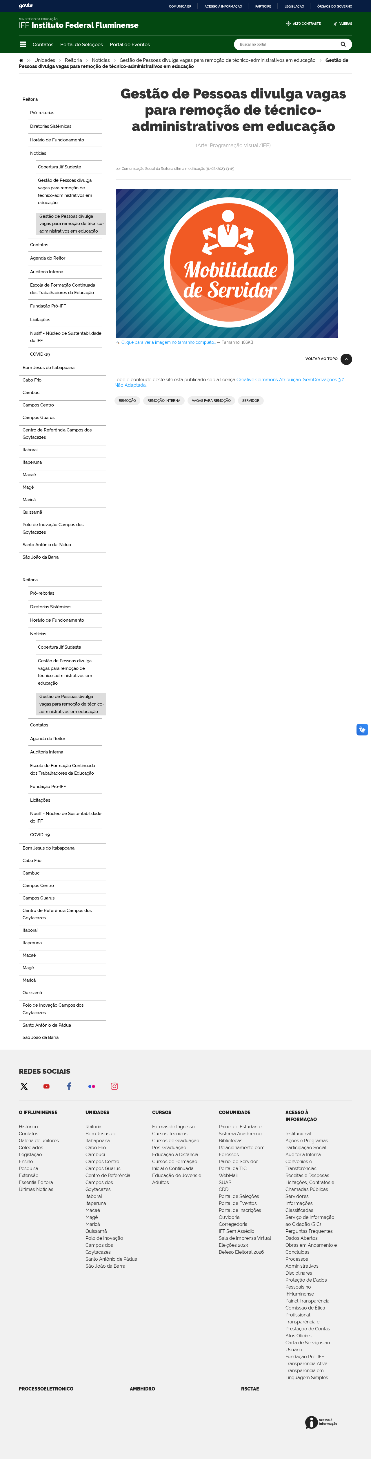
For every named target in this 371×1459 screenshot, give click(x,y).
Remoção (127, 401)
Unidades (44, 60)
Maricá (93, 1224)
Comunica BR (180, 6)
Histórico (28, 1126)
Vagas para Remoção (211, 401)
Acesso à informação (223, 6)
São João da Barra (106, 1266)
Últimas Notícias (36, 1189)
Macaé (93, 1210)
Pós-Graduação (169, 1147)
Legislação (294, 6)
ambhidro (142, 1389)
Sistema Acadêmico (240, 1133)
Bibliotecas (230, 1140)
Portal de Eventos (130, 44)
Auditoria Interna (303, 1154)
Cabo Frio (96, 1147)
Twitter (24, 1086)
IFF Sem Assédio (236, 1231)
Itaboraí (94, 1196)
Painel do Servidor (238, 1161)
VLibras (345, 24)
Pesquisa (28, 1168)
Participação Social (305, 1147)
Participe (263, 6)
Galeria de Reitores (39, 1140)
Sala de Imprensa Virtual (245, 1238)
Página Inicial (22, 60)
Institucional (298, 1133)
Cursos (161, 1112)
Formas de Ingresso (173, 1126)
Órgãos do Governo (334, 6)
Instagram (114, 1086)
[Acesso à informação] (322, 1423)
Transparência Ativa (306, 1363)
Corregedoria (233, 1224)
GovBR (26, 6)
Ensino (26, 1161)
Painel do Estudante (240, 1126)
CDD (223, 1189)
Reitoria (73, 60)
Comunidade (234, 1112)
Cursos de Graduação (175, 1140)
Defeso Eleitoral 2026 (241, 1252)
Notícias (101, 60)
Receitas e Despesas (307, 1175)
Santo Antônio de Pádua (111, 1259)
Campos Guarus (103, 1168)
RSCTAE (250, 1389)
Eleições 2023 (233, 1245)
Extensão (29, 1175)
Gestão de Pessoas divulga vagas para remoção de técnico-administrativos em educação (218, 60)
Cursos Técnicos (170, 1133)
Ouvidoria (229, 1217)
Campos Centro (102, 1161)
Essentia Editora (36, 1182)
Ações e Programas (306, 1140)
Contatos (43, 44)
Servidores (297, 1196)
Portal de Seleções (81, 44)
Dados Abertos (301, 1238)
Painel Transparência (307, 1301)
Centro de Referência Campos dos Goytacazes (108, 1182)
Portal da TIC (233, 1168)
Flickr (92, 1086)
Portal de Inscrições (240, 1210)
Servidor (250, 401)
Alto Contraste (307, 24)
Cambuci (95, 1154)
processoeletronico (46, 1389)
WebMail (228, 1175)
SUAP (225, 1182)
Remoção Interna (164, 401)
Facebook (69, 1086)
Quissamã (96, 1231)
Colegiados (31, 1147)
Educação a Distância (175, 1154)
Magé (92, 1217)
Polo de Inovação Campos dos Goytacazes (104, 1245)
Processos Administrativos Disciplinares (302, 1266)
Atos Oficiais (298, 1336)
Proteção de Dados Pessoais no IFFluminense (306, 1287)
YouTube (46, 1086)
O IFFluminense (38, 1112)
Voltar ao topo (321, 359)
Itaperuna (96, 1203)
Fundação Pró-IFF (304, 1356)
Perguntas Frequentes (309, 1231)
